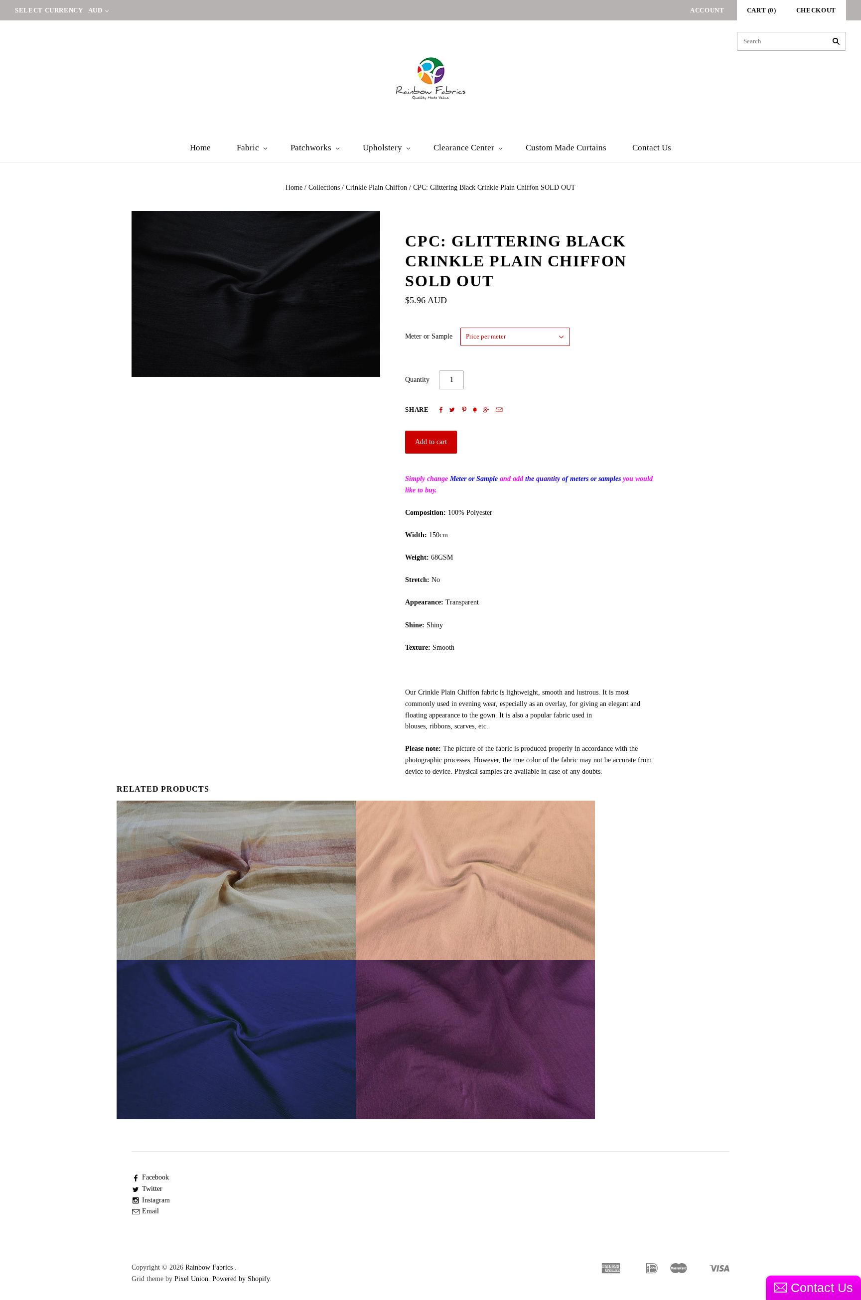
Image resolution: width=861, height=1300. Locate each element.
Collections (324, 187)
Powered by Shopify (241, 1279)
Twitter (152, 1188)
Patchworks (310, 147)
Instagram (156, 1200)
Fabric (248, 147)
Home (200, 147)
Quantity (417, 379)
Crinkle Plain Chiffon (376, 187)
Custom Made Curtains (566, 147)
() (761, 10)
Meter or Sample (428, 336)
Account (707, 10)
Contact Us (651, 147)
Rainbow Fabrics (209, 1267)
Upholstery (382, 147)
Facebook (155, 1177)
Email (150, 1211)
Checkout (816, 10)
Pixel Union (191, 1279)
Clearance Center (463, 147)
